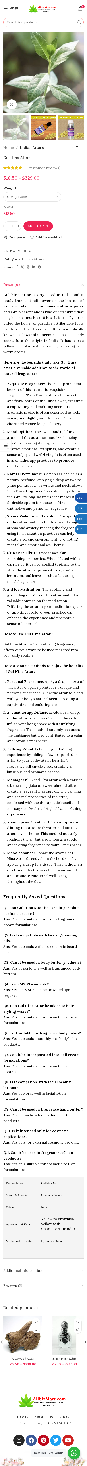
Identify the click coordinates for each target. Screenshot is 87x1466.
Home (8, 147)
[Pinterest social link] (28, 267)
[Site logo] (43, 8)
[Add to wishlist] (36, 1322)
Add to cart (38, 226)
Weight (9, 188)
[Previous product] (72, 147)
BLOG (24, 1422)
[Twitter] (55, 1440)
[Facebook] (31, 1440)
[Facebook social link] (17, 267)
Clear (10, 206)
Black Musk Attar (64, 1358)
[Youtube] (68, 1440)
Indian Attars (32, 147)
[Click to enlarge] (12, 104)
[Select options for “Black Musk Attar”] (77, 1329)
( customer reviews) (42, 168)
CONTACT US (60, 1422)
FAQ (38, 1422)
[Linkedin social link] (33, 267)
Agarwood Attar (23, 1358)
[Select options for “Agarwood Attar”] (36, 1329)
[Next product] (81, 147)
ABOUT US (44, 1417)
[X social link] (22, 267)
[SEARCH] (79, 22)
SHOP (64, 1417)
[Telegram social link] (39, 267)
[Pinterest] (43, 1440)
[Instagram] (19, 1440)
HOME (22, 1417)
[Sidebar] (5, 445)
